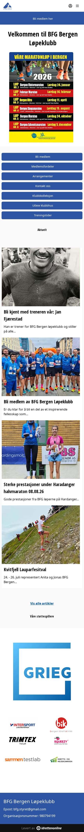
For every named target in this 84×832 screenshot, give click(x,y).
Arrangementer (43, 176)
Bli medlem (42, 157)
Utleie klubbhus (42, 205)
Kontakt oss (42, 186)
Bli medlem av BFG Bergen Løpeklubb (38, 401)
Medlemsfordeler (42, 166)
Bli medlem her (43, 18)
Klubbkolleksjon (42, 196)
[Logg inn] (70, 5)
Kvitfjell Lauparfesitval (25, 569)
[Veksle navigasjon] (77, 5)
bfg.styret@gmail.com (29, 809)
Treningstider (43, 215)
